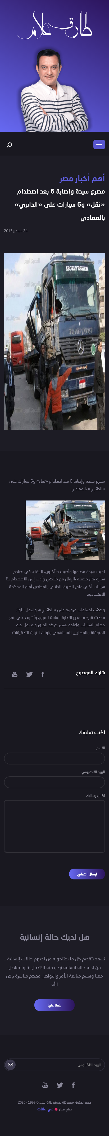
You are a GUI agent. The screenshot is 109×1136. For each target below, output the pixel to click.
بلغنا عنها (54, 1005)
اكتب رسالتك (95, 795)
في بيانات (45, 1109)
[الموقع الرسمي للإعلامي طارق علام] (54, 24)
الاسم (100, 747)
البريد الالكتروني (93, 771)
